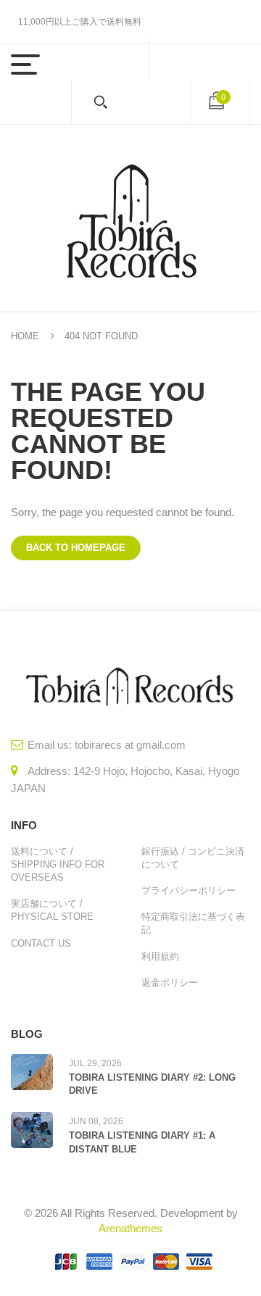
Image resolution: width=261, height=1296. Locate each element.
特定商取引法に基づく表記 (193, 923)
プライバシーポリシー (188, 890)
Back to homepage (75, 547)
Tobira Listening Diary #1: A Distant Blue (142, 1142)
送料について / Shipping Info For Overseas (57, 864)
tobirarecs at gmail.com (130, 745)
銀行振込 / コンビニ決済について (192, 858)
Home (25, 336)
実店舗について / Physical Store (52, 910)
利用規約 (160, 956)
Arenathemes (130, 1228)
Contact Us (41, 943)
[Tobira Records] (130, 217)
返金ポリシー (169, 982)
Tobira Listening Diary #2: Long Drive (152, 1084)
